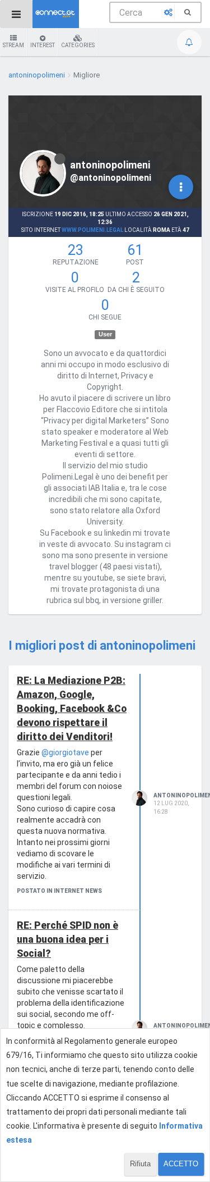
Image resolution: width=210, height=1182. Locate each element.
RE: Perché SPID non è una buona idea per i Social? (67, 939)
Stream (13, 45)
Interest (42, 45)
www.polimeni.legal (92, 230)
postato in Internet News (59, 891)
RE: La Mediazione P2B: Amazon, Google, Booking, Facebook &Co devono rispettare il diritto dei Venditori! (72, 708)
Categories (78, 45)
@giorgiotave (65, 752)
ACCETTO (181, 1164)
